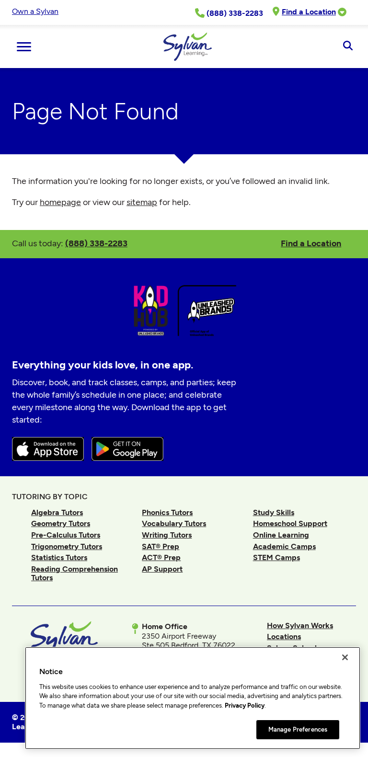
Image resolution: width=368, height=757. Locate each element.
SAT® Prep (160, 546)
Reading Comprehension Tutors (74, 573)
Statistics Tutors (59, 557)
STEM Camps (276, 557)
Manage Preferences (297, 729)
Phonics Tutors (167, 512)
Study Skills (273, 512)
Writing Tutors (167, 534)
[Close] (345, 657)
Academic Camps (284, 546)
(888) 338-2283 (96, 243)
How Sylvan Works (300, 625)
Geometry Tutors (60, 523)
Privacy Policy (244, 705)
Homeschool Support (290, 523)
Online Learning (281, 534)
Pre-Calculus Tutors (65, 534)
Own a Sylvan (35, 11)
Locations (284, 636)
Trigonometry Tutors (66, 546)
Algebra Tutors (57, 512)
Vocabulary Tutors (174, 523)
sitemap (141, 202)
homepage (60, 202)
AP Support (162, 568)
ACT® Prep (161, 557)
